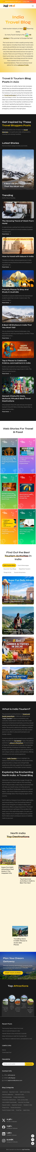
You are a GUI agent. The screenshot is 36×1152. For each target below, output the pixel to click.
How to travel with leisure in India (11, 1031)
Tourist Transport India (8, 1110)
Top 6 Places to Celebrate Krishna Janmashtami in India (17, 1038)
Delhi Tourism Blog (25, 1092)
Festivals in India (19, 1094)
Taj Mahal (17, 741)
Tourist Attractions (16, 1107)
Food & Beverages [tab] (23, 565)
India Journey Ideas (22, 1100)
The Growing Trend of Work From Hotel (12, 1028)
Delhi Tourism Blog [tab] (9, 565)
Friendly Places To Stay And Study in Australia (14, 1033)
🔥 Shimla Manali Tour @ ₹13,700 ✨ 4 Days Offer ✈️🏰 (18, 1)
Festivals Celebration (7, 1094)
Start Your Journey (13, 973)
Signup (4, 1050)
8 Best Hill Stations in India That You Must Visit (14, 1036)
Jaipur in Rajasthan (16, 743)
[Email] (32, 1136)
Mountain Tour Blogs (23, 1102)
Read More (5, 234)
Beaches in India (13, 1092)
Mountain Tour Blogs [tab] (9, 569)
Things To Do (5, 1107)
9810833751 (11, 1078)
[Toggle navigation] (33, 5)
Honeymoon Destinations (9, 1100)
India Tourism (12, 758)
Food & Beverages (7, 1097)
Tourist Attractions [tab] (19, 572)
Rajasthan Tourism (17, 1105)
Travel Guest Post (6, 1052)
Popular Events (6, 1105)
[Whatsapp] (32, 1143)
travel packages (10, 95)
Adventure (5, 1092)
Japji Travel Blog (26, 1149)
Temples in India (27, 1105)
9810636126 (11, 1075)
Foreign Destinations (18, 1097)
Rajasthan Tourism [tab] (24, 569)
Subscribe (29, 1064)
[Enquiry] (32, 1139)
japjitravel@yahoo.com (15, 1080)
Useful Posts (26, 1110)
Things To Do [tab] (7, 572)
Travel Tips (18, 1110)
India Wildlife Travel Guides (9, 1102)
